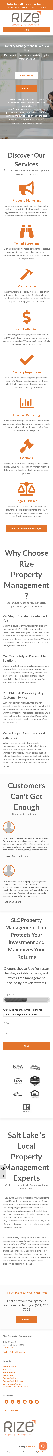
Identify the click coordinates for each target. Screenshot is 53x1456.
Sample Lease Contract (13, 1384)
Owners (13, 7)
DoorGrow (42, 1452)
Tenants (40, 4)
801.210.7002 (39, 7)
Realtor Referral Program (19, 4)
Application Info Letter (13, 1381)
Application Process (11, 1378)
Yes (7, 1023)
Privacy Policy (30, 1447)
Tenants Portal (9, 1366)
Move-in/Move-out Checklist (15, 1386)
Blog (26, 7)
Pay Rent (7, 1369)
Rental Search (9, 1375)
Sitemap (21, 1447)
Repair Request (10, 1372)
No (7, 1033)
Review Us (11, 1410)
